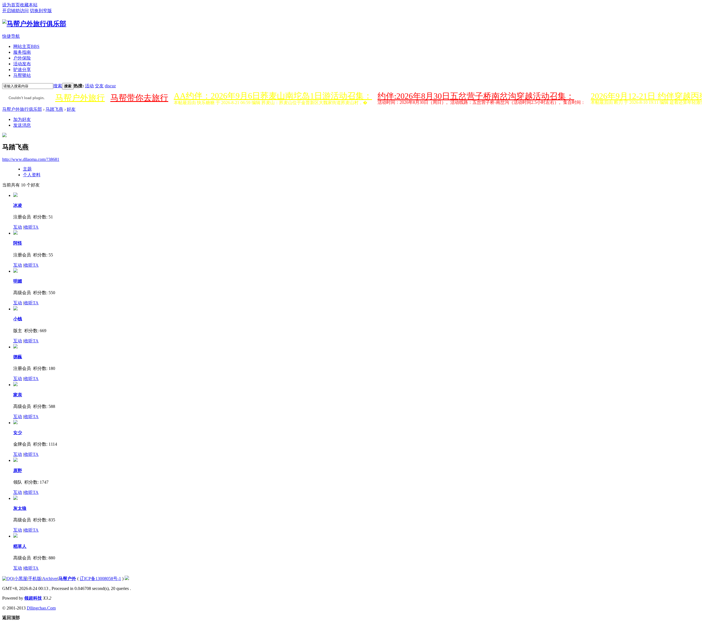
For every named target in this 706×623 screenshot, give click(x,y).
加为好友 (22, 119)
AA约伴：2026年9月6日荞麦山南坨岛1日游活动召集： (273, 95)
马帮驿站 (22, 75)
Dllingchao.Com (41, 608)
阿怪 (17, 243)
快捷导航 (11, 36)
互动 (17, 227)
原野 (17, 470)
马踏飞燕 (54, 109)
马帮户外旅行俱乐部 (22, 109)
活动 (89, 85)
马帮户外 (67, 578)
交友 (99, 85)
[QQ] (7, 578)
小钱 (17, 318)
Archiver (50, 578)
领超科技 (33, 598)
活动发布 (22, 63)
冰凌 (17, 205)
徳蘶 (17, 356)
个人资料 (32, 174)
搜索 (57, 85)
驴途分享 (22, 69)
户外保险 (22, 58)
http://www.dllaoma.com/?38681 (30, 159)
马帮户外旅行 (80, 97)
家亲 (17, 394)
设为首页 (11, 4)
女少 (17, 432)
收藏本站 (29, 4)
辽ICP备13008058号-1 (100, 578)
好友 (71, 109)
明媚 (17, 281)
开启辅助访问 (15, 10)
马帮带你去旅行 (139, 97)
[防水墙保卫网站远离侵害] (127, 578)
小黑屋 (20, 578)
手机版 (34, 578)
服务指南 (22, 52)
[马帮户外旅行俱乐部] (34, 23)
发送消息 (22, 125)
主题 (27, 169)
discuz (110, 85)
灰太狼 (19, 508)
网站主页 (26, 46)
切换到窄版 (41, 10)
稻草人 (19, 546)
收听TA (31, 227)
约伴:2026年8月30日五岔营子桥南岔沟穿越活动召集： (476, 96)
